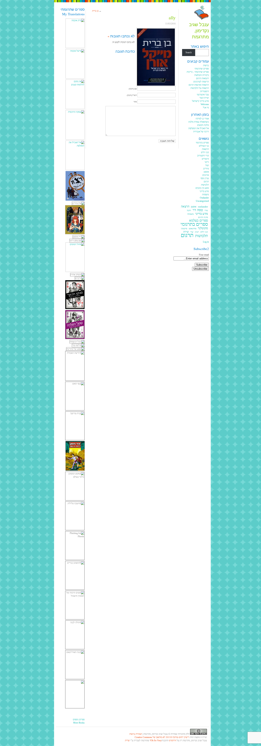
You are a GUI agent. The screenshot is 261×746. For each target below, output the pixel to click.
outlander (203, 206)
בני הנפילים (204, 146)
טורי (206, 210)
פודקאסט (192, 228)
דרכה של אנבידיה (201, 131)
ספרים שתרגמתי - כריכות (198, 72)
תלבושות (205, 184)
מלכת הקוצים (203, 125)
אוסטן (206, 171)
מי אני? (206, 107)
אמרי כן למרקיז (202, 118)
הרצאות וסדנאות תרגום (199, 85)
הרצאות (205, 149)
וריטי (207, 162)
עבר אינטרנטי (203, 94)
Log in (206, 241)
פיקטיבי (184, 228)
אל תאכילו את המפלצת (198, 128)
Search (189, 52)
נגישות (206, 65)
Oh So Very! (155, 740)
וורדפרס (172, 740)
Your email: (203, 254)
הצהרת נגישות (135, 734)
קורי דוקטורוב (203, 155)
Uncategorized (202, 201)
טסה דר (198, 210)
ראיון (197, 232)
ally (172, 17)
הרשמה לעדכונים (201, 81)
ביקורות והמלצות (201, 75)
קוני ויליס (205, 152)
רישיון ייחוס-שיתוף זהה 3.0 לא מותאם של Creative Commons (162, 737)
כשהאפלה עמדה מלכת (198, 122)
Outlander (204, 197)
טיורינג (206, 168)
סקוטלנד (203, 228)
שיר (191, 232)
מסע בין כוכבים (202, 188)
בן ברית (95, 11)
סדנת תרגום (203, 217)
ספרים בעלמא (198, 220)
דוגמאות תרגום (202, 78)
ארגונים (205, 175)
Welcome (205, 104)
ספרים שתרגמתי (202, 68)
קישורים (205, 159)
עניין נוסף (205, 178)
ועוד (207, 165)
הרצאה (185, 206)
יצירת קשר (204, 97)
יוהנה (189, 210)
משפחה (205, 194)
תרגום (206, 181)
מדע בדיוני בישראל (200, 101)
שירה (186, 231)
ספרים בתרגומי (202, 142)
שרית (127, 740)
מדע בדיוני (204, 191)
